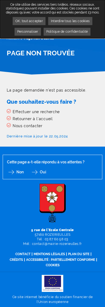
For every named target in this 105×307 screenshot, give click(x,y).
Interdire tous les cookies (70, 21)
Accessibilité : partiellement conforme (60, 260)
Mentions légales (49, 254)
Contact (22, 254)
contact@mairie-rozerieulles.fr (57, 244)
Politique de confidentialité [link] (67, 31)
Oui (43, 172)
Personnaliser (27, 31)
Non (20, 172)
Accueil (13, 38)
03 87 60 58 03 (56, 239)
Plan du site (78, 254)
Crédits (16, 260)
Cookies (53, 265)
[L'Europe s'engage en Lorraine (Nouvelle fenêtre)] (52, 283)
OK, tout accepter (29, 21)
